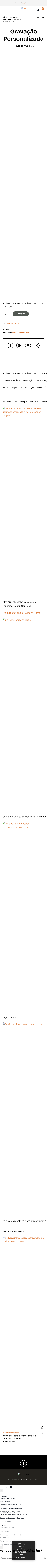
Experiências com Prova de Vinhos (13, 1514)
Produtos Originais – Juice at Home (21, 612)
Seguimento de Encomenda (11, 1545)
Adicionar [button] (42, 1427)
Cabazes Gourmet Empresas (11, 1508)
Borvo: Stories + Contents (30, 1480)
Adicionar (21, 314)
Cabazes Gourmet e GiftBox (10, 1505)
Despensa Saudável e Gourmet (12, 1518)
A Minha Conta (5, 1537)
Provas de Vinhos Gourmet (10, 1535)
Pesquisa (45, 1558)
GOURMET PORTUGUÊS (9, 1499)
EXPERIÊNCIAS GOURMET (10, 1512)
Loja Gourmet (5, 1525)
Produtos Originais (20, 332)
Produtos (3, 1497)
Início (5, 17)
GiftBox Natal (5, 1501)
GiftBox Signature (7, 1528)
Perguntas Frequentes (8, 1541)
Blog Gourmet (5, 1522)
